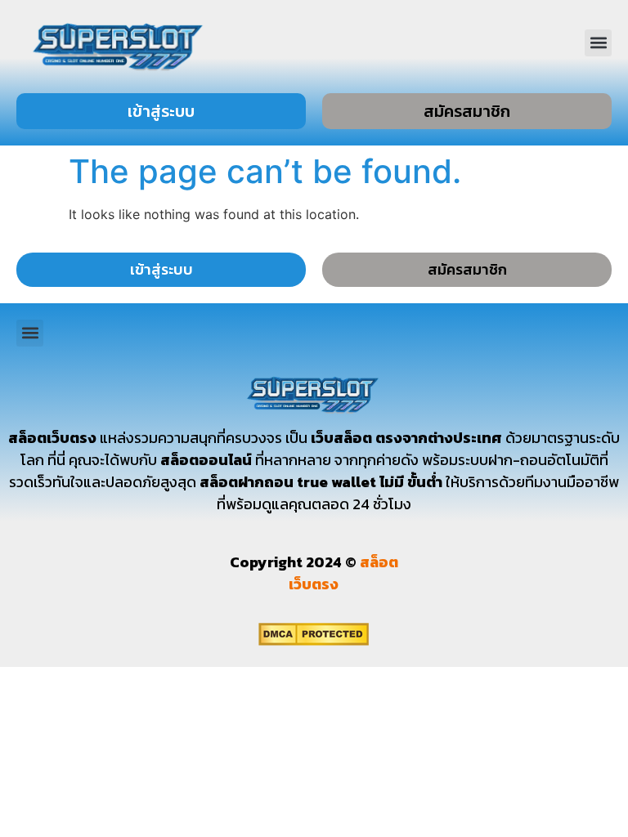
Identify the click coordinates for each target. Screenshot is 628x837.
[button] (598, 42)
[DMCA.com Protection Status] (313, 641)
